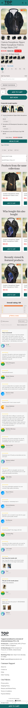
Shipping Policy (5, 685)
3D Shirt (6, 145)
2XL (16, 68)
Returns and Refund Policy (8, 688)
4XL (24, 68)
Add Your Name (5, 76)
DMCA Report (10, 700)
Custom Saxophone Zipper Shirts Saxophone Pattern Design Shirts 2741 (11, 240)
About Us (3, 667)
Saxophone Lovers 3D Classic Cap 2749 (13, 131)
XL (12, 68)
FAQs (2, 672)
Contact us (4, 669)
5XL (3, 72)
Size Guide (10, 66)
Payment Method (5, 693)
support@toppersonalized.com (13, 659)
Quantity (3, 88)
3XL (20, 68)
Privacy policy (5, 683)
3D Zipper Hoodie (14, 54)
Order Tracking (5, 674)
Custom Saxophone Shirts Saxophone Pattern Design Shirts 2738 (11, 194)
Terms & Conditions (6, 691)
